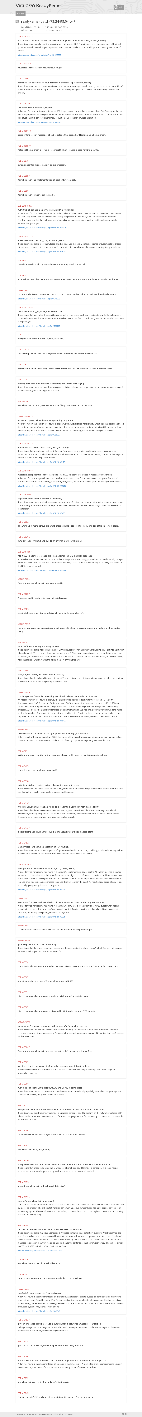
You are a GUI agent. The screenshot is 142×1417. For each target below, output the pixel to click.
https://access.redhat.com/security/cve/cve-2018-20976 (39, 122)
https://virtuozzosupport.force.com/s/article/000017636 (40, 1251)
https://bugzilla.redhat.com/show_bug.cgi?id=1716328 (39, 299)
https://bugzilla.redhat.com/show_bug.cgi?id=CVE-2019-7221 (41, 917)
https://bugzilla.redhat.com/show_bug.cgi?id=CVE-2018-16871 (42, 570)
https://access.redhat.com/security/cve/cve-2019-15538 (39, 55)
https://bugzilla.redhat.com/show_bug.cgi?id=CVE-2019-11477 (42, 721)
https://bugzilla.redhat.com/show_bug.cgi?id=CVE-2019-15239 (42, 252)
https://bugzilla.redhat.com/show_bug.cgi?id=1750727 (39, 435)
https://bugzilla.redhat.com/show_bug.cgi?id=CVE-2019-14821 (42, 228)
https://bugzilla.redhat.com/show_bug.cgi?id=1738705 (39, 326)
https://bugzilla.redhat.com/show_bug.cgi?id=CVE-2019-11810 (42, 486)
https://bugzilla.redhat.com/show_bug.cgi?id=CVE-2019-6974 (41, 890)
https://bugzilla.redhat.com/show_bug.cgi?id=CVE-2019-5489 (41, 513)
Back (21, 13)
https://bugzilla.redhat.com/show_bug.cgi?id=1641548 (39, 1311)
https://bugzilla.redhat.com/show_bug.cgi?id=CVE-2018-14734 (42, 462)
